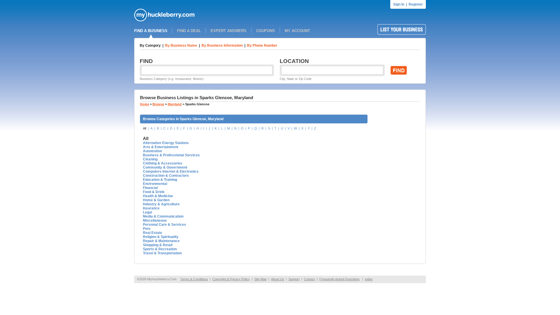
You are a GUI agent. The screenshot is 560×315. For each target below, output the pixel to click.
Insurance (151, 208)
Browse (158, 104)
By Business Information (222, 45)
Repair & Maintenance (161, 241)
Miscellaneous (155, 220)
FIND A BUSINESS (150, 31)
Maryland (175, 104)
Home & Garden (156, 200)
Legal (147, 212)
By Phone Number (262, 45)
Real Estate (152, 233)
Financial (150, 188)
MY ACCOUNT (297, 31)
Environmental (155, 184)
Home (144, 104)
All (144, 128)
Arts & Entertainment (160, 147)
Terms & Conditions (194, 279)
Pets (146, 229)
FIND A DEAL (189, 31)
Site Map (260, 279)
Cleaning (150, 159)
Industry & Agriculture (161, 204)
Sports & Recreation (160, 249)
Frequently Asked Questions (339, 279)
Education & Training (160, 180)
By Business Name (181, 45)
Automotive (152, 151)
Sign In (398, 4)
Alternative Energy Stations (166, 143)
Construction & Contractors (166, 176)
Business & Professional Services (171, 155)
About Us (277, 279)
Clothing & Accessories (162, 163)
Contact (309, 279)
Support (294, 279)
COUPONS (265, 31)
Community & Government (165, 167)
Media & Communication (163, 216)
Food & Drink (153, 192)
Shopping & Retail (157, 245)
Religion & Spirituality (160, 237)
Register (416, 4)
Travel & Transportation (162, 253)
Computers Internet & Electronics (171, 171)
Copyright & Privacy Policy (231, 279)
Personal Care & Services (164, 225)
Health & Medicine (158, 196)
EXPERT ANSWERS (228, 31)
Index (369, 279)
